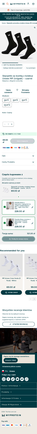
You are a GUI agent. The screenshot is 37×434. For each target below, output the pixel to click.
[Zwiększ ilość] (12, 124)
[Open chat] (26, 379)
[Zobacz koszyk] (33, 4)
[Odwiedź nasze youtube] (17, 379)
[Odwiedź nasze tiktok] (13, 379)
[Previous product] (30, 299)
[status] (8, 124)
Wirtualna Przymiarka (25, 91)
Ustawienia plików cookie (11, 366)
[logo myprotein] (17, 4)
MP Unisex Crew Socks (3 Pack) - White (11, 279)
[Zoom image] (34, 27)
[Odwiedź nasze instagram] (4, 379)
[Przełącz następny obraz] (34, 44)
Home (4, 23)
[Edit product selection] (32, 207)
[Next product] (34, 299)
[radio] (6, 100)
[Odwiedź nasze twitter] (22, 379)
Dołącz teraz (10, 360)
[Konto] (28, 3)
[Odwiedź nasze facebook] (8, 379)
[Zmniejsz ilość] (5, 124)
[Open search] (7, 3)
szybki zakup (13, 292)
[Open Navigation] (3, 4)
